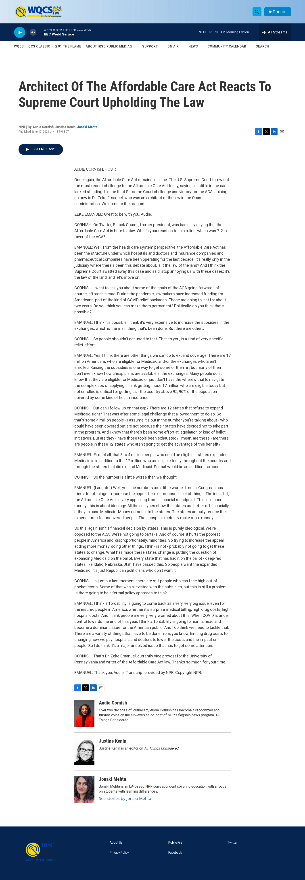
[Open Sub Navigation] (136, 46)
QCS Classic (39, 46)
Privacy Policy (119, 852)
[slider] (40, 32)
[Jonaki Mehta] (84, 789)
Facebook (175, 852)
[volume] (33, 32)
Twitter (232, 842)
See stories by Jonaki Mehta (125, 798)
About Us (116, 842)
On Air (173, 46)
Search (262, 46)
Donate (279, 11)
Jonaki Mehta (87, 127)
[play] (19, 32)
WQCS (19, 46)
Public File (175, 842)
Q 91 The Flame (68, 46)
